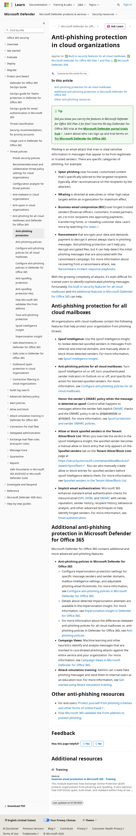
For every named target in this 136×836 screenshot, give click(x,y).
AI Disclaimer (11, 828)
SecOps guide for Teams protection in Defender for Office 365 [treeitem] (25, 98)
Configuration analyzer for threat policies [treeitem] (28, 186)
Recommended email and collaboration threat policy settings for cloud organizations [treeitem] (28, 171)
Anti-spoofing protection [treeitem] (24, 280)
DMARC (118, 409)
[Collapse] (44, 23)
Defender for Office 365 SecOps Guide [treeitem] (24, 85)
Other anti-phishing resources (72, 99)
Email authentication (72, 518)
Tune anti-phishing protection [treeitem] (27, 317)
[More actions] (130, 26)
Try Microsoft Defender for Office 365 (80, 139)
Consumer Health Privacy (107, 828)
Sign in (127, 4)
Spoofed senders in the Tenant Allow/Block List (95, 480)
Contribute (66, 828)
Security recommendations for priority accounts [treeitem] (26, 132)
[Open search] (118, 5)
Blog (50, 828)
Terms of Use (10, 833)
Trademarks (29, 833)
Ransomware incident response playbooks (86, 269)
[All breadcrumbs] (55, 26)
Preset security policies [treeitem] (26, 158)
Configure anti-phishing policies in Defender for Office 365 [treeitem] (30, 268)
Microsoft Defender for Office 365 (78, 26)
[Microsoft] (6, 4)
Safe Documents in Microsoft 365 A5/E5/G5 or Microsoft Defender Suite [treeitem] (27, 474)
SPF (81, 498)
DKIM (89, 498)
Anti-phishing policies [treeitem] (29, 242)
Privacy (81, 828)
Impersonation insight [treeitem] (29, 336)
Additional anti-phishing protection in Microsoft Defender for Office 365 (90, 93)
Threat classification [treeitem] (22, 123)
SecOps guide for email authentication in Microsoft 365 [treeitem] (26, 113)
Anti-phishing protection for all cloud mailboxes (82, 87)
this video (89, 227)
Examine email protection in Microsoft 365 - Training (84, 779)
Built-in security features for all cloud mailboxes (97, 56)
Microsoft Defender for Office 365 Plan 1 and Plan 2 (82, 60)
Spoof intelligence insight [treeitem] (26, 328)
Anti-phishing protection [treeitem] (24, 233)
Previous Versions (33, 828)
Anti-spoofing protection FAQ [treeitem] (24, 291)
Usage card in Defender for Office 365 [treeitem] (26, 143)
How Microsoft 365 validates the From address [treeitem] (27, 304)
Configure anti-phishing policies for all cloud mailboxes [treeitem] (30, 252)
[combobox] (24, 30)
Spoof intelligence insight (81, 359)
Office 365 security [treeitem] (18, 37)
